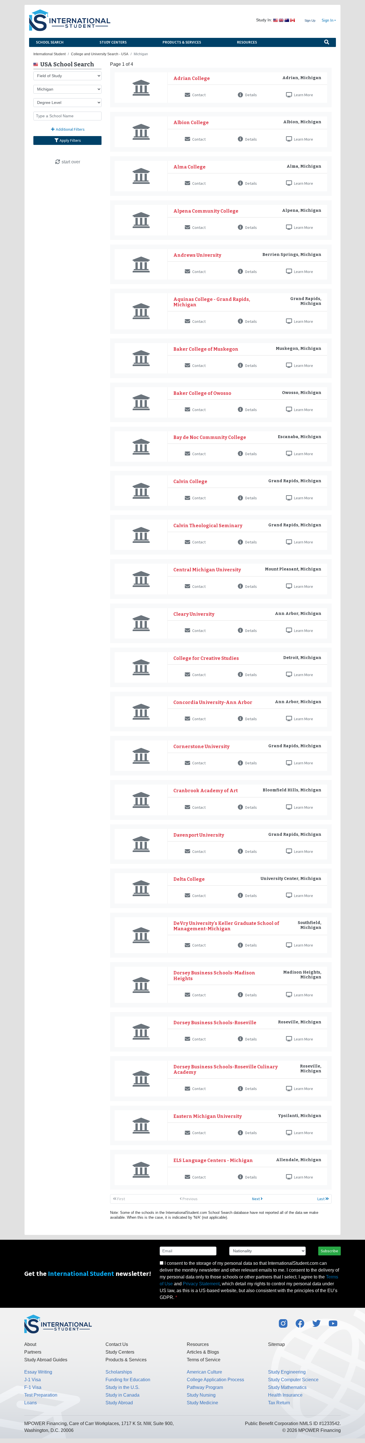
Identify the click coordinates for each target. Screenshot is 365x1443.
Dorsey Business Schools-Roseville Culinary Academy (225, 1069)
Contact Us (117, 1344)
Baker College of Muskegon (205, 349)
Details (250, 94)
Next (256, 1198)
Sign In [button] (327, 20)
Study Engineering (287, 1372)
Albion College (191, 122)
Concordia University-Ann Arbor (212, 702)
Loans (30, 1402)
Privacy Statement (201, 1283)
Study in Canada (122, 1395)
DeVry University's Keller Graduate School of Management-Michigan (226, 926)
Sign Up (310, 20)
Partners (32, 1352)
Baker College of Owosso (202, 393)
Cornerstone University (201, 746)
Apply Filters (70, 140)
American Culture (204, 1372)
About (30, 1344)
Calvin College (190, 481)
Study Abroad (119, 1402)
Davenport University (198, 835)
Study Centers (113, 42)
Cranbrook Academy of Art (205, 790)
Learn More (303, 94)
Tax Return (279, 1402)
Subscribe (329, 1250)
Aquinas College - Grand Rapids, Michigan (211, 302)
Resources (247, 42)
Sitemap (276, 1344)
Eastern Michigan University (207, 1116)
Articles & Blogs (203, 1352)
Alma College (189, 167)
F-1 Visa (32, 1387)
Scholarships (119, 1372)
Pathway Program (205, 1387)
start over (70, 161)
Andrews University (197, 255)
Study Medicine (202, 1402)
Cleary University (193, 614)
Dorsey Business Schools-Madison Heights (214, 975)
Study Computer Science (293, 1379)
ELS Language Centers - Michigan (213, 1160)
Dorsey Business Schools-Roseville (214, 1022)
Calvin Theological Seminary (207, 525)
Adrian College (191, 78)
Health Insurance (285, 1395)
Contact (198, 94)
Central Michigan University (207, 569)
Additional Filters (70, 129)
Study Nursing (201, 1395)
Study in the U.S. (122, 1387)
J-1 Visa (32, 1379)
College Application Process (215, 1379)
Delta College (189, 879)
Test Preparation (40, 1395)
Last (321, 1198)
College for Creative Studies (206, 658)
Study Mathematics (287, 1387)
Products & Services (182, 42)
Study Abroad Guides (45, 1359)
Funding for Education (128, 1379)
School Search (50, 42)
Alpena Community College (205, 211)
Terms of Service (203, 1359)
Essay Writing (38, 1372)
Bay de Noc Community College (209, 437)
